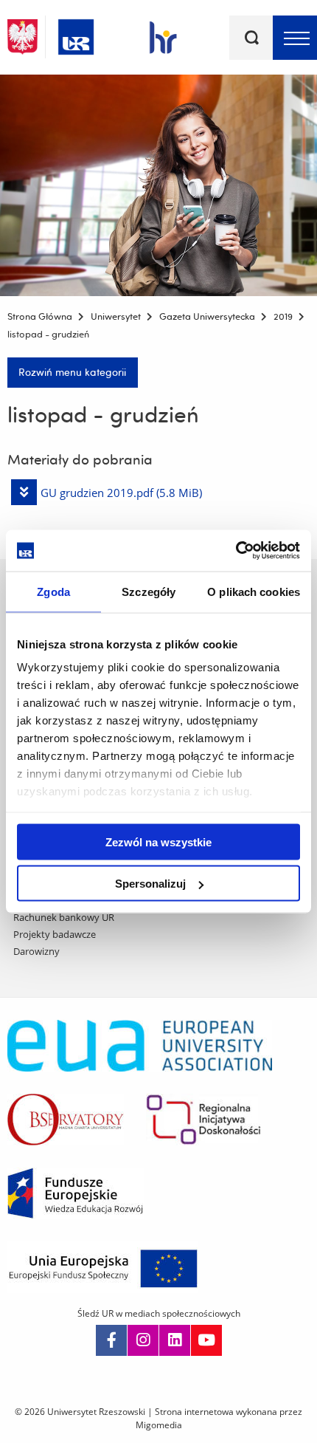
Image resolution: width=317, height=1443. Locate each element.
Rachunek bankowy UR (63, 917)
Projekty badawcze (54, 934)
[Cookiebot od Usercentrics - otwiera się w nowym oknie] (235, 551)
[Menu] (295, 38)
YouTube (206, 1340)
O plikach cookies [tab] (253, 591)
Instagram (143, 1340)
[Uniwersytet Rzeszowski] (76, 34)
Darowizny (36, 951)
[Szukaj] (251, 38)
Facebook (111, 1340)
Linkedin (174, 1340)
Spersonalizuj (150, 883)
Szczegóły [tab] (148, 591)
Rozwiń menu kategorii (72, 372)
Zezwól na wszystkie (158, 841)
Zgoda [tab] (53, 591)
